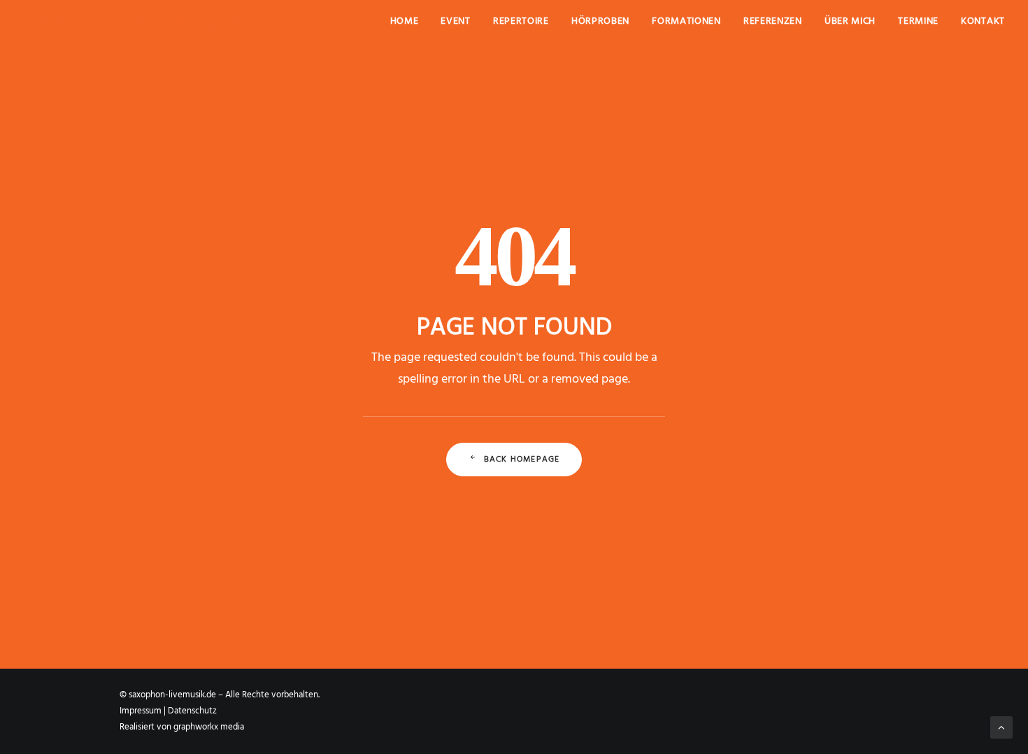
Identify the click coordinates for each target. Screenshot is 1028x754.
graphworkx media (208, 727)
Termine (918, 21)
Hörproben (600, 21)
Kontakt (983, 21)
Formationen (686, 21)
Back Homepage (522, 460)
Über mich (850, 21)
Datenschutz (192, 711)
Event (456, 21)
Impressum (141, 711)
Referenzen (772, 21)
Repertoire (521, 21)
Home (404, 21)
